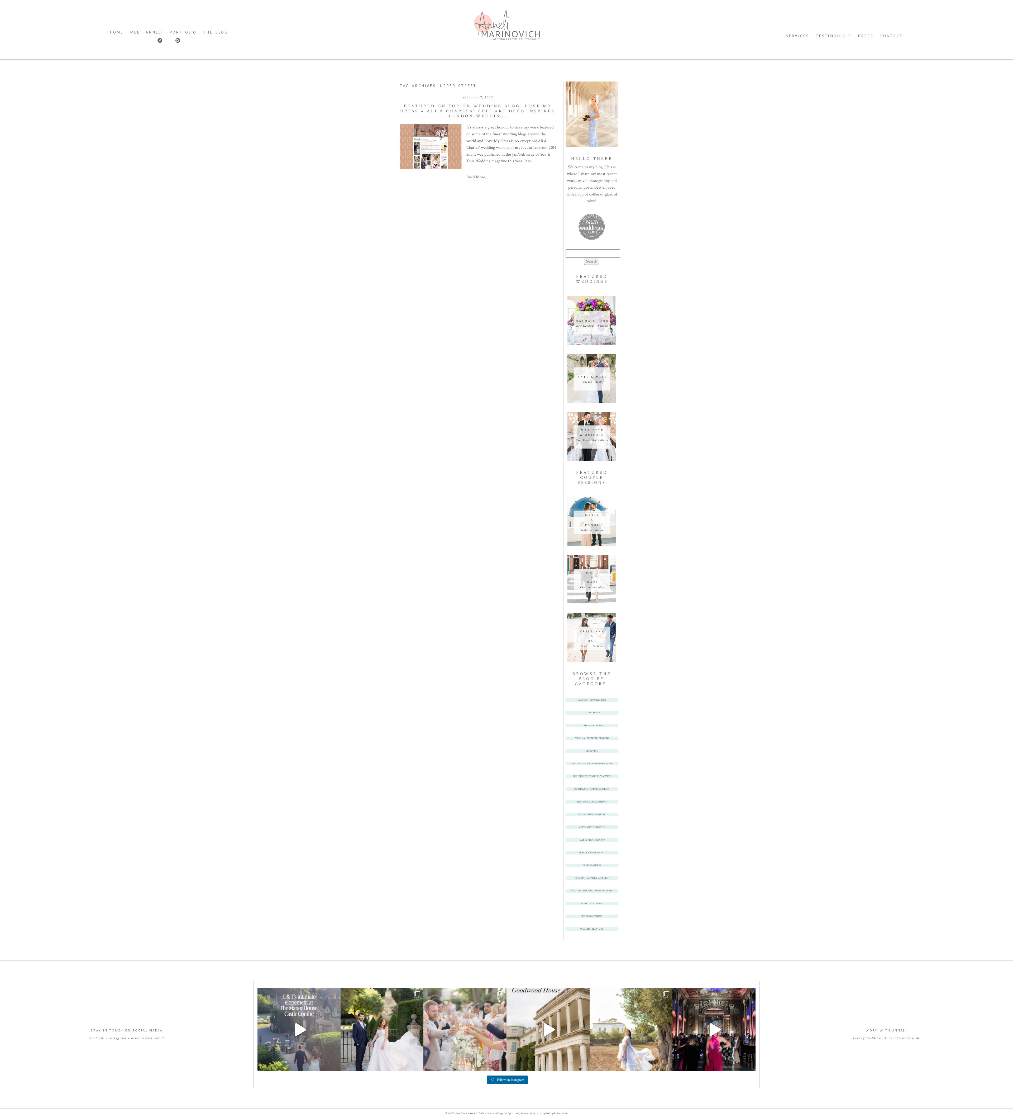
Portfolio (183, 32)
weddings (874, 1038)
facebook (96, 1038)
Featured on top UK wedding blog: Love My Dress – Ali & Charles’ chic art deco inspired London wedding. (478, 111)
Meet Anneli (146, 32)
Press (865, 36)
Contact (891, 36)
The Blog (215, 32)
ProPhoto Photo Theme (554, 1113)
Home (116, 32)
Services (797, 36)
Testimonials (834, 36)
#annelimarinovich (148, 1038)
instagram (117, 1038)
